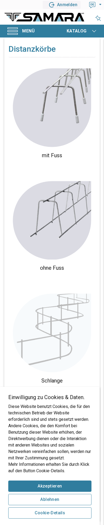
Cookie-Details (50, 512)
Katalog (77, 30)
